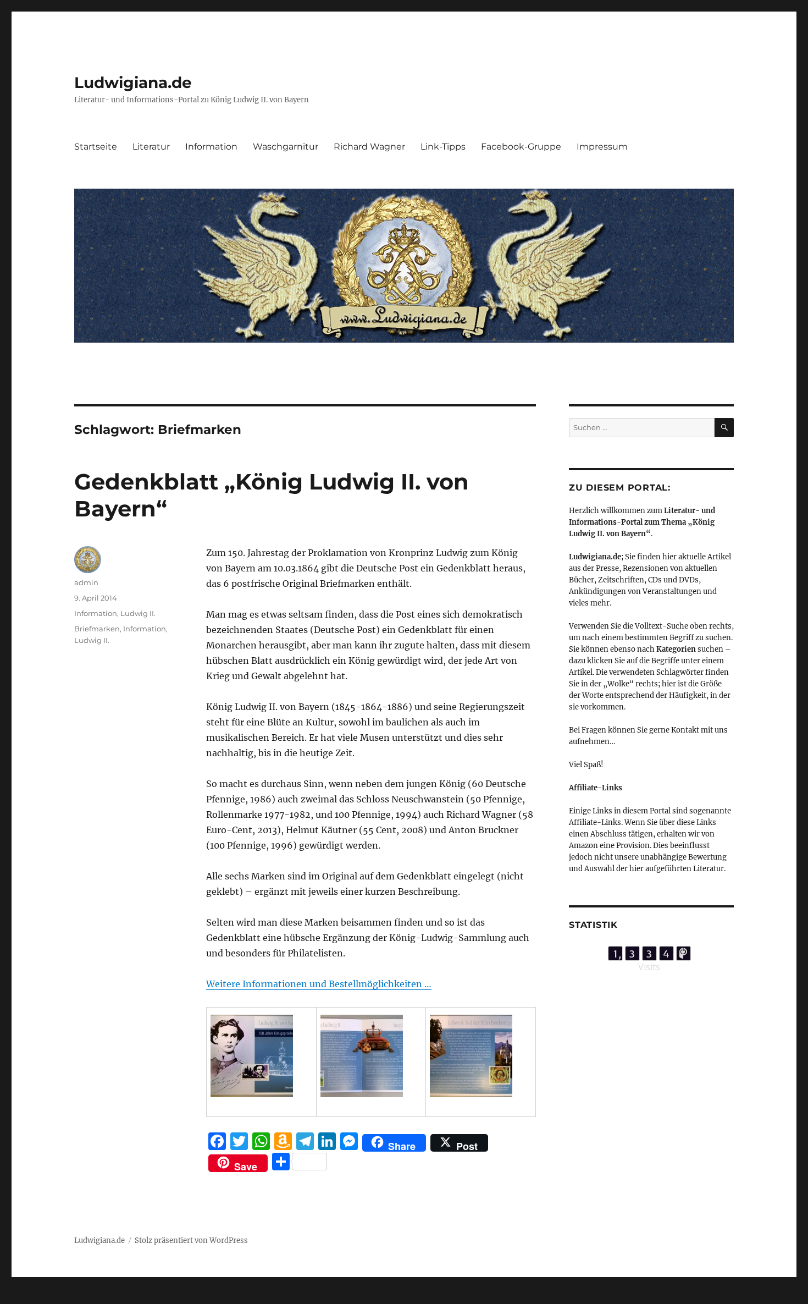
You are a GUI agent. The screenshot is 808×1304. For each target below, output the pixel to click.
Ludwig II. (138, 613)
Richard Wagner (369, 146)
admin (86, 582)
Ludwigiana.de (133, 82)
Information (211, 146)
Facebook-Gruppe (521, 146)
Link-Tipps (443, 146)
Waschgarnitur (285, 146)
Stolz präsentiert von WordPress (191, 1240)
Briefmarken (97, 628)
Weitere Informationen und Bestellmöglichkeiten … (318, 983)
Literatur (151, 146)
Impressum (602, 146)
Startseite (95, 146)
